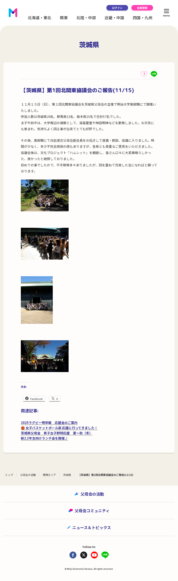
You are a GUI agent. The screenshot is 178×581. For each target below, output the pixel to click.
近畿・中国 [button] (114, 17)
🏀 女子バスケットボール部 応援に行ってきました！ (59, 427)
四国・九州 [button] (142, 17)
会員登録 (142, 8)
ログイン (117, 8)
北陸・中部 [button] (86, 17)
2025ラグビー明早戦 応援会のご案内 (49, 422)
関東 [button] (64, 17)
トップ (9, 475)
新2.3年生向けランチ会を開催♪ (44, 438)
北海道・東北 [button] (39, 17)
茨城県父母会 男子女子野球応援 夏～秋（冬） (56, 433)
